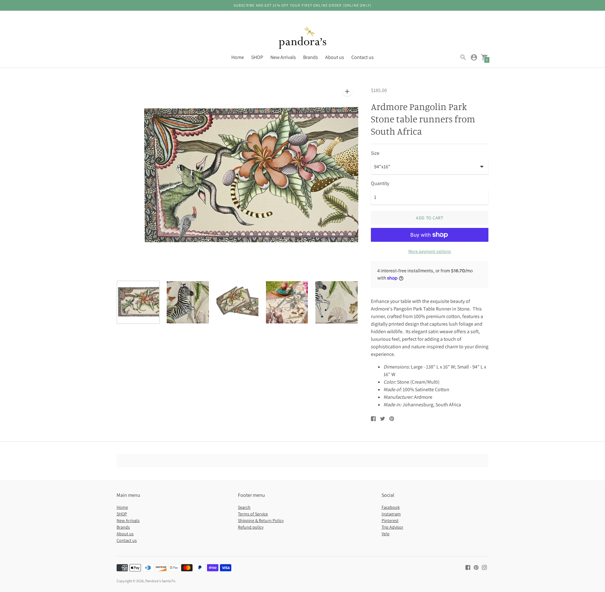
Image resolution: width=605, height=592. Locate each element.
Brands (310, 57)
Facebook (391, 507)
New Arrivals (283, 57)
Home (237, 57)
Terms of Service (253, 514)
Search (244, 507)
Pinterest (390, 520)
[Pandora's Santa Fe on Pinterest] (476, 567)
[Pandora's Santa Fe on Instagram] (484, 567)
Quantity (380, 183)
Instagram (391, 514)
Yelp (385, 534)
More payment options (429, 251)
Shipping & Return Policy (261, 520)
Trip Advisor (392, 527)
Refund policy (250, 527)
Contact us (362, 57)
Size (375, 153)
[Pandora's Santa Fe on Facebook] (467, 567)
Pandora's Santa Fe (160, 580)
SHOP (257, 57)
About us (334, 57)
